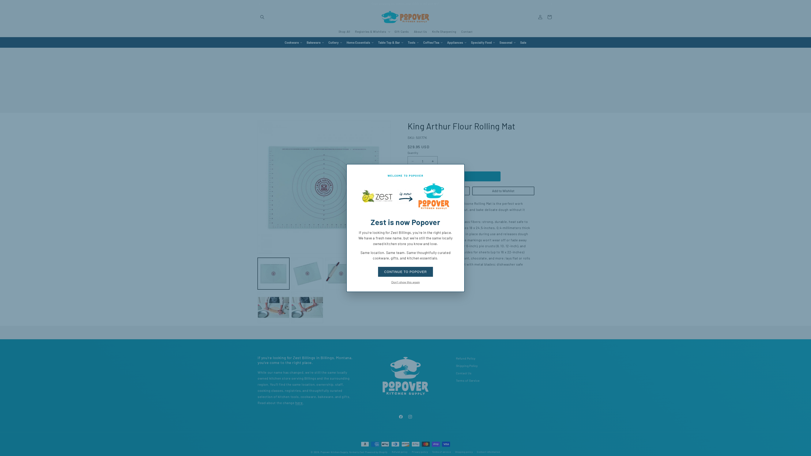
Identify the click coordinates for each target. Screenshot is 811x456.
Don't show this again (405, 282)
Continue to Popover (405, 272)
